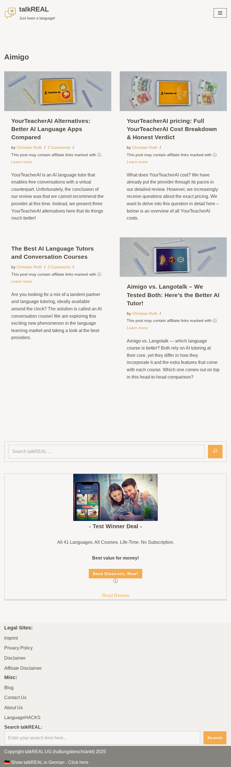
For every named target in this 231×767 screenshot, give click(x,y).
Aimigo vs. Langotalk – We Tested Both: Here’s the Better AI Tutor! (173, 294)
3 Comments (59, 267)
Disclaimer (15, 658)
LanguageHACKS (22, 717)
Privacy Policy (18, 648)
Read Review (115, 595)
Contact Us (15, 697)
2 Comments (59, 147)
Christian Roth (29, 147)
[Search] (215, 452)
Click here (78, 762)
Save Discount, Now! (116, 573)
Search (215, 737)
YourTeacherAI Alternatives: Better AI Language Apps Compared (50, 129)
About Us (13, 707)
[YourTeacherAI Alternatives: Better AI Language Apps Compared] (57, 91)
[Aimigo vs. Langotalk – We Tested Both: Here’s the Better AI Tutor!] (173, 257)
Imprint (11, 638)
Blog (9, 687)
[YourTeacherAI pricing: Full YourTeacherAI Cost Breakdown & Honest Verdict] (173, 91)
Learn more (21, 162)
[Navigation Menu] (220, 13)
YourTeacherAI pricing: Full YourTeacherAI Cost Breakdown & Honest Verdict (172, 129)
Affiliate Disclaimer (23, 668)
